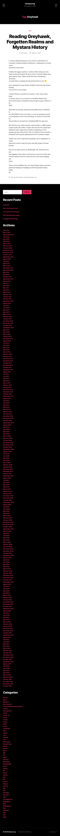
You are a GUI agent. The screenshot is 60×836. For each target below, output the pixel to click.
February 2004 (7, 571)
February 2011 (7, 385)
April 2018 (6, 274)
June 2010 (6, 403)
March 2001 (7, 648)
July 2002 (6, 613)
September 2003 (8, 582)
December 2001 (8, 628)
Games (5, 717)
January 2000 (7, 679)
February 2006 (7, 518)
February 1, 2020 (36, 53)
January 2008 (7, 467)
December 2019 (8, 250)
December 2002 (8, 602)
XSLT (4, 815)
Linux (4, 739)
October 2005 (7, 526)
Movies (5, 746)
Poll (4, 770)
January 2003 (7, 599)
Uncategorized (7, 799)
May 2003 (6, 591)
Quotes (5, 775)
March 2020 (7, 243)
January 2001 (7, 653)
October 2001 (7, 633)
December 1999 (8, 681)
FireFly (5, 713)
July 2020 (6, 237)
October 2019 (7, 254)
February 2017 (7, 294)
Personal (5, 759)
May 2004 (6, 564)
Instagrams (6, 728)
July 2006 (6, 507)
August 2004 (7, 557)
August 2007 (7, 478)
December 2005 (8, 522)
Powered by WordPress (24, 832)
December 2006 (8, 496)
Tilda (4, 797)
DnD (12, 177)
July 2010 (6, 400)
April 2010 (6, 407)
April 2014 (6, 332)
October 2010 (7, 394)
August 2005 (7, 531)
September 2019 (8, 257)
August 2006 (7, 504)
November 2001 (8, 630)
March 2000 (7, 675)
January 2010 (7, 414)
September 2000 (8, 661)
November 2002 (8, 604)
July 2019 (6, 261)
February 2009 (7, 438)
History (5, 722)
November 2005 (8, 524)
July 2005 (6, 533)
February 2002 (7, 624)
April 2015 (6, 312)
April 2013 (6, 350)
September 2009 (8, 423)
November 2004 (8, 551)
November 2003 (8, 577)
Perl (4, 755)
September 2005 (8, 529)
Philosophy (6, 761)
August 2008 (7, 451)
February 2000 (8, 677)
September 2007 (8, 476)
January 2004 (7, 573)
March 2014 (6, 334)
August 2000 (7, 664)
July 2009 (6, 427)
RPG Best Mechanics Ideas (11, 215)
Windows (6, 810)
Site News (6, 792)
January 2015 (7, 319)
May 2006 (6, 511)
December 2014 (8, 321)
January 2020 (7, 248)
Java (4, 735)
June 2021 (6, 230)
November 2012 (8, 361)
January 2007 (7, 493)
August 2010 (7, 398)
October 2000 (7, 659)
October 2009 (7, 420)
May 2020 (6, 239)
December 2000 (8, 655)
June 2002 (6, 615)
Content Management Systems (13, 706)
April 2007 (6, 487)
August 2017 (7, 281)
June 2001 (6, 642)
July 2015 (6, 305)
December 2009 (8, 416)
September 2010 (8, 396)
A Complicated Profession (11, 212)
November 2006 (8, 498)
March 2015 (6, 314)
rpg (36, 177)
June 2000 (6, 668)
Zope (4, 817)
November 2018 (8, 268)
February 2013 (7, 354)
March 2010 (7, 409)
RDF (4, 779)
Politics (5, 768)
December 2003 (8, 575)
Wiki (4, 808)
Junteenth (6, 205)
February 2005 (7, 544)
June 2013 (6, 345)
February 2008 (7, 465)
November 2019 (8, 252)
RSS (4, 790)
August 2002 (7, 611)
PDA (4, 753)
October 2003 (7, 580)
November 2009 (8, 418)
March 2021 (6, 232)
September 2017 (8, 279)
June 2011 (6, 376)
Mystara (32, 177)
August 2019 (7, 259)
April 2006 (6, 513)
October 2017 (7, 277)
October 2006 (7, 500)
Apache (5, 697)
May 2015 (6, 310)
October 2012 (7, 363)
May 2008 (6, 458)
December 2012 (8, 358)
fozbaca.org (30, 4)
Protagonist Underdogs (10, 219)
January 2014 (7, 336)
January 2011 (7, 387)
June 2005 (6, 535)
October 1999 (7, 686)
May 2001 (6, 644)
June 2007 (6, 482)
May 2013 (6, 347)
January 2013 (7, 356)
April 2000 (6, 672)
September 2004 (8, 555)
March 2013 (6, 352)
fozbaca (25, 53)
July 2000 (6, 666)
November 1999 (8, 684)
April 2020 (6, 241)
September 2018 (8, 270)
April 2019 (6, 263)
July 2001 (6, 639)
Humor (5, 726)
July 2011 (6, 374)
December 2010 (8, 389)
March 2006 (7, 515)
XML (4, 812)
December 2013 (8, 338)
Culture (5, 708)
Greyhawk (26, 177)
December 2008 (8, 442)
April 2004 (6, 566)
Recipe (5, 781)
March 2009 (7, 436)
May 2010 (6, 405)
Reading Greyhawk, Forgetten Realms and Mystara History (30, 41)
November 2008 (8, 445)
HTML (5, 724)
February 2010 (7, 411)
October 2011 (7, 367)
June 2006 (6, 509)
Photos (5, 766)
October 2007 (7, 473)
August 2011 (7, 372)
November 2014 (8, 323)
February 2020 (7, 246)
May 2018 (6, 272)
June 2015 (6, 308)
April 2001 (6, 646)
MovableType (7, 744)
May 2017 (6, 288)
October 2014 (7, 325)
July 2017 (6, 283)
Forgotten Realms (18, 177)
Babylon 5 (6, 702)
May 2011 (6, 378)
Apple (5, 700)
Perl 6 (5, 757)
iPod (4, 731)
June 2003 (6, 588)
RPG (30, 30)
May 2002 (6, 617)
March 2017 (6, 292)
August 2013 (7, 341)
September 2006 (8, 502)
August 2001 (7, 637)
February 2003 (7, 597)
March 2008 (7, 462)
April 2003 (6, 593)
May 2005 (6, 538)
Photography (7, 764)
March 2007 (7, 489)
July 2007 (6, 480)
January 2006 (7, 520)
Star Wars (6, 795)
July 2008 (6, 453)
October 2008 (7, 447)
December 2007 (8, 469)
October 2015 (7, 299)
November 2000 (8, 657)
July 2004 (6, 560)
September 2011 (8, 369)
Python (5, 773)
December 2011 (8, 365)
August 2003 (7, 584)
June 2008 (6, 456)
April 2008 (6, 460)
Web (4, 804)
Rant (4, 777)
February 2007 (7, 491)
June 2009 (6, 429)
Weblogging (7, 806)
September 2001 (8, 635)
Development (7, 711)
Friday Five (6, 715)
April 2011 (6, 381)
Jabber (5, 733)
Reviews (5, 786)
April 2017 (6, 290)
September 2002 (8, 608)
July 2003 (6, 586)
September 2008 (8, 449)
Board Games (7, 704)
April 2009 (6, 434)
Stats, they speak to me (10, 208)
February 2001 (7, 650)
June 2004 (6, 562)
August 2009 (7, 425)
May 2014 (6, 330)
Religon (5, 784)
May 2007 (6, 484)
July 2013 (6, 343)
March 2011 (6, 383)
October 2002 (7, 606)
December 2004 (8, 549)
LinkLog (5, 737)
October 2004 (7, 553)
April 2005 (6, 540)
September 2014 (8, 327)
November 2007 (8, 471)
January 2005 (7, 546)
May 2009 (6, 431)
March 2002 (7, 622)
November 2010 (8, 392)
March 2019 (6, 265)
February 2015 (7, 316)
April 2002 (6, 619)
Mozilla (5, 748)
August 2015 (7, 303)
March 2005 (7, 542)
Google (5, 719)
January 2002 (7, 626)
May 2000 (6, 670)
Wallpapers (6, 801)
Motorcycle (6, 742)
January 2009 (7, 440)
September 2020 (8, 235)
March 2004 (7, 569)
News (4, 750)
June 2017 (6, 285)
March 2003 (7, 595)
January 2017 (7, 296)
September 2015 (8, 301)
